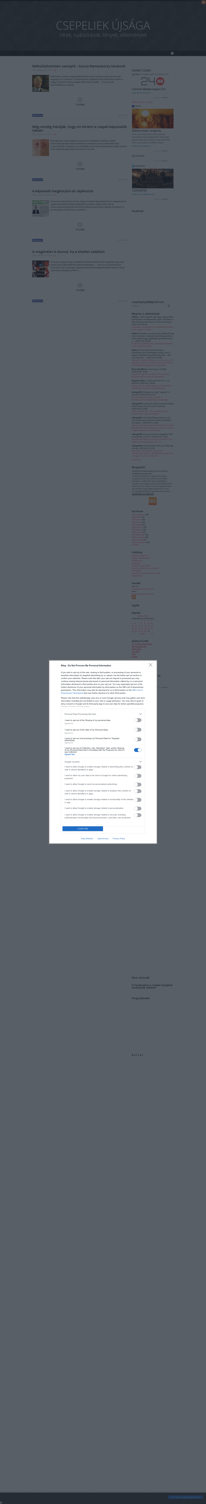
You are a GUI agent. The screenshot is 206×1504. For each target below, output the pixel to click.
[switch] (137, 720)
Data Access (103, 838)
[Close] (151, 665)
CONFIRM (83, 829)
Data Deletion (87, 838)
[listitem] (103, 713)
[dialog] (103, 752)
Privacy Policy (119, 838)
